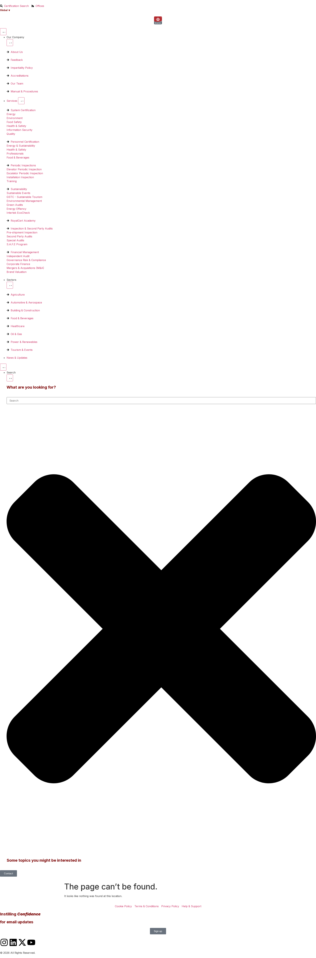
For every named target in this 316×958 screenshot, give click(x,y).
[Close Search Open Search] (10, 377)
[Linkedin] (13, 942)
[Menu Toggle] (3, 31)
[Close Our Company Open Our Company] (10, 42)
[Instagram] (4, 942)
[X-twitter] (22, 942)
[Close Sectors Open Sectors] (10, 285)
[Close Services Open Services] (21, 100)
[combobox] (161, 400)
